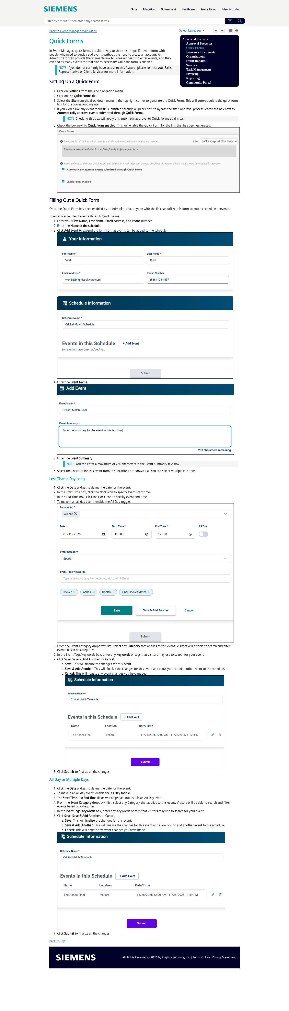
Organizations (195, 56)
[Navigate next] (222, 30)
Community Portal (198, 82)
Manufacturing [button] (231, 9)
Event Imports (195, 60)
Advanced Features (195, 39)
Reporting (193, 78)
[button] (229, 21)
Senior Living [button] (208, 9)
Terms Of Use (201, 957)
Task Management (198, 69)
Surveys (191, 65)
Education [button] (149, 9)
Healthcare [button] (188, 9)
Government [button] (168, 9)
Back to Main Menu (73, 31)
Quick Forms (195, 47)
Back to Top (57, 941)
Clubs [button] (134, 9)
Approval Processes (199, 43)
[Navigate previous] (216, 30)
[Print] (236, 30)
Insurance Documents (200, 52)
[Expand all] (230, 30)
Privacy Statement (224, 957)
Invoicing (192, 73)
